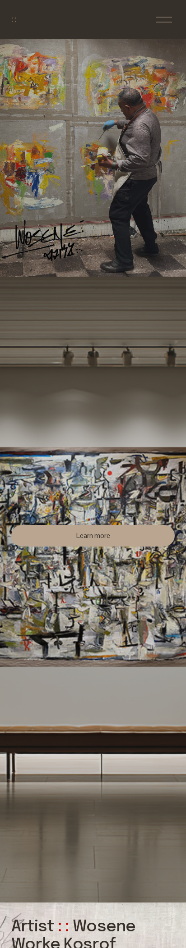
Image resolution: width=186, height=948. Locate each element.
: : (13, 19)
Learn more (93, 535)
